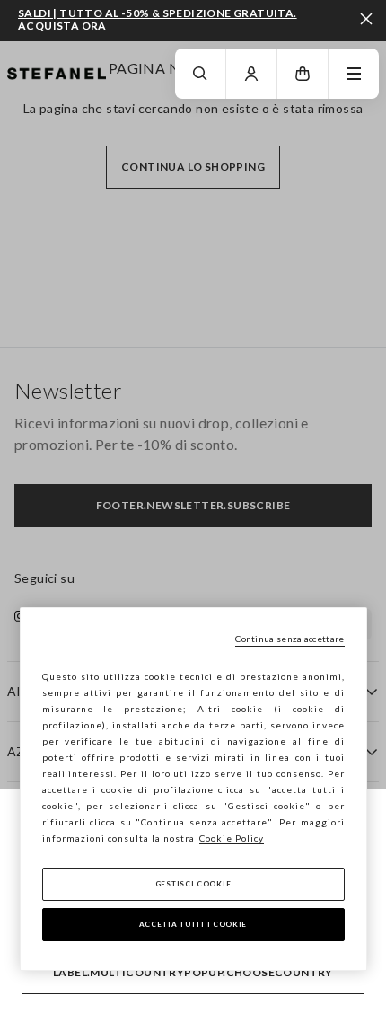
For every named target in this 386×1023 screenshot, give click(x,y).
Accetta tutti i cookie (193, 924)
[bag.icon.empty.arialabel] (302, 74)
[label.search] (200, 74)
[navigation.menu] (354, 74)
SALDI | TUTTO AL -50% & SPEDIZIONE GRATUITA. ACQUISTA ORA (157, 19)
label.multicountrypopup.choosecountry (193, 972)
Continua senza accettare (289, 638)
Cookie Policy (231, 838)
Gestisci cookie (193, 883)
